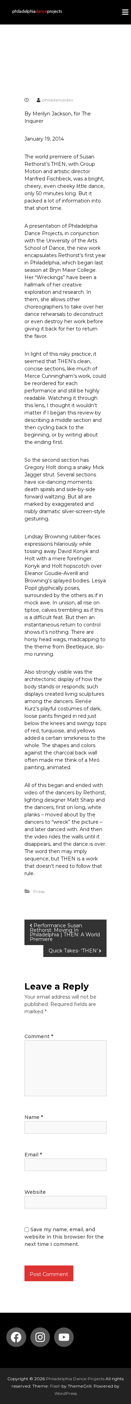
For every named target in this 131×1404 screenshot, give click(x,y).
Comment (38, 1036)
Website (35, 1192)
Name (33, 1117)
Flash (55, 1386)
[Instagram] (40, 1337)
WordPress (65, 1393)
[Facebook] (16, 1337)
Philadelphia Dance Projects (75, 1378)
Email (33, 1154)
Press (38, 891)
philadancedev (57, 99)
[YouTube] (63, 1337)
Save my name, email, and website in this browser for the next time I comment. (64, 1236)
